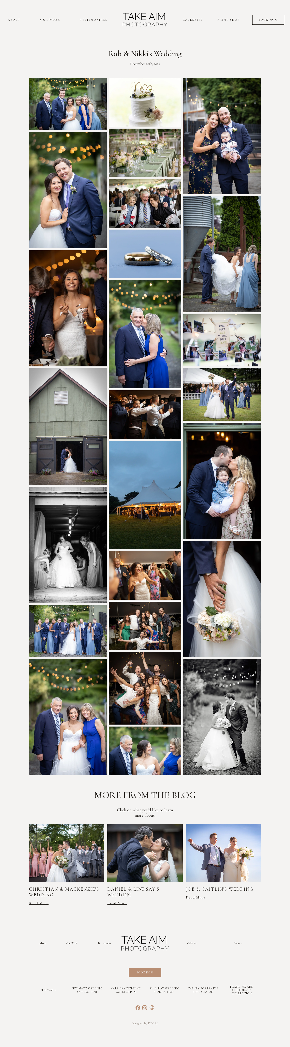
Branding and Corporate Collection (241, 990)
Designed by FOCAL (145, 1023)
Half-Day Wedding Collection (125, 990)
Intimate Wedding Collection (87, 990)
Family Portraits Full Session (203, 990)
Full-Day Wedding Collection (164, 990)
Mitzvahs (48, 990)
